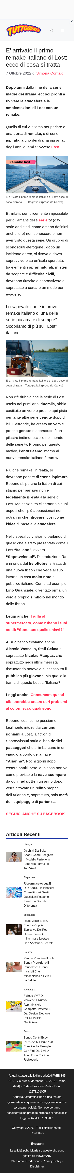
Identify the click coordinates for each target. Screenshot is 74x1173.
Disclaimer (37, 1166)
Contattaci (37, 1133)
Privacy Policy (52, 1161)
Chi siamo (17, 1161)
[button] (51, 30)
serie (43, 220)
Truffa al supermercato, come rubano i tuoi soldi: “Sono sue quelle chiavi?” (36, 623)
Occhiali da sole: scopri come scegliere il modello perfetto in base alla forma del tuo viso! (38, 859)
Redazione (33, 1161)
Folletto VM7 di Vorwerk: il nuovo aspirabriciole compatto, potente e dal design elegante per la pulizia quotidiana (37, 1009)
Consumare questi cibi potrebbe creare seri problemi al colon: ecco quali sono (36, 701)
